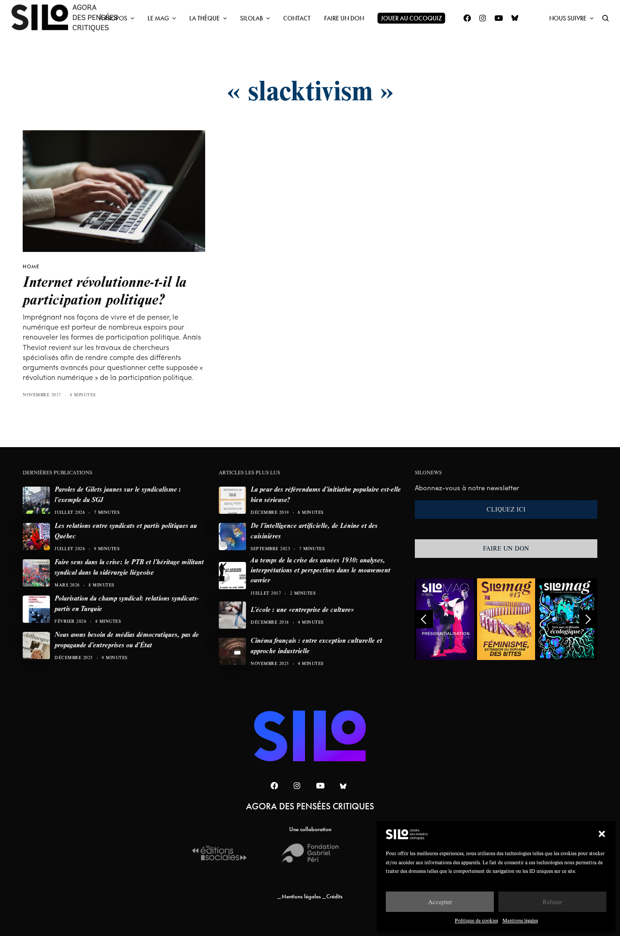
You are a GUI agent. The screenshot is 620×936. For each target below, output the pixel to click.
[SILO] (69, 18)
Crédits (334, 896)
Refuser (552, 901)
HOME (31, 266)
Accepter (440, 901)
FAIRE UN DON (506, 548)
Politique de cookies (476, 920)
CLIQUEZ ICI (506, 509)
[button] (601, 833)
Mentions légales (520, 920)
